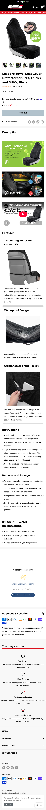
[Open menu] (3, 7)
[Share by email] (42, 122)
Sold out (23, 113)
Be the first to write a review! (23, 595)
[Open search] (33, 7)
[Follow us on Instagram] (12, 767)
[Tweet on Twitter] (38, 122)
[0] (42, 7)
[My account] (37, 7)
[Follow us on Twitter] (8, 767)
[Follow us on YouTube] (16, 767)
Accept (8, 804)
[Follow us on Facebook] (3, 767)
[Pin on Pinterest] (33, 122)
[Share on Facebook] (29, 122)
